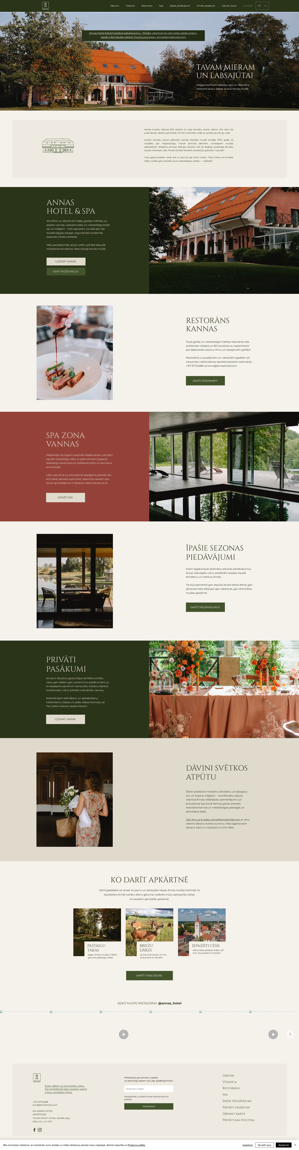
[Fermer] (295, 1145)
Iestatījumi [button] (248, 1145)
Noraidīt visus (264, 1145)
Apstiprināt (283, 1145)
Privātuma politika (238, 1120)
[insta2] (40, 1130)
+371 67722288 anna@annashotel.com (45, 1103)
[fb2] (34, 1130)
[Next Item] (290, 1034)
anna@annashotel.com (225, 819)
